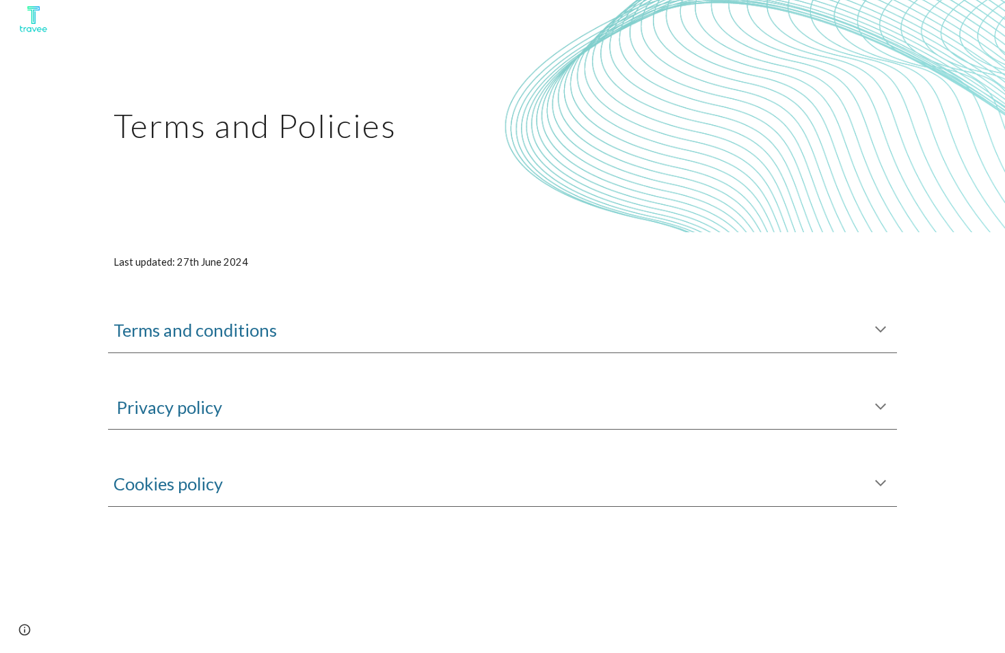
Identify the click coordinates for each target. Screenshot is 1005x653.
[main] (435, 115)
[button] (880, 330)
